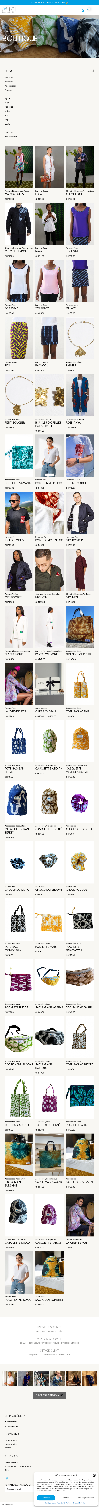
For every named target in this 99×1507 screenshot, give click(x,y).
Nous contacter (11, 1426)
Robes (26, 191)
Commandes (11, 1444)
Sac (6, 115)
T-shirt (77, 480)
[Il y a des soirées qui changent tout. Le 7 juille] (41, 1378)
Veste (7, 124)
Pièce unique (11, 136)
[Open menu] (94, 10)
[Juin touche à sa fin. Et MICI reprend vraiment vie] (73, 1378)
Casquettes (51, 765)
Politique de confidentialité (55, 1503)
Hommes (9, 81)
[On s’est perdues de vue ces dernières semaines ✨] (25, 1378)
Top (7, 120)
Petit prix (9, 132)
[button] (94, 1475)
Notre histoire (11, 1463)
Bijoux (7, 98)
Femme (8, 191)
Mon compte (11, 1440)
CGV (7, 1470)
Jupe (7, 102)
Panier (8, 1448)
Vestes (77, 537)
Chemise (70, 191)
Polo (44, 480)
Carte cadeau (41, 708)
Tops (45, 248)
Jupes (76, 305)
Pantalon (9, 107)
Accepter (46, 1498)
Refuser (66, 1498)
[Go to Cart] (88, 10)
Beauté (8, 90)
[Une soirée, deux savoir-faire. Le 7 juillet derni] (9, 1378)
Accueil (5, 31)
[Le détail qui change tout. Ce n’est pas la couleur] (89, 1378)
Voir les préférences (86, 1498)
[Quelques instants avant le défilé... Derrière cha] (57, 1378)
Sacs (18, 480)
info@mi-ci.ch (11, 1421)
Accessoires (10, 86)
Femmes (9, 77)
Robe (7, 111)
